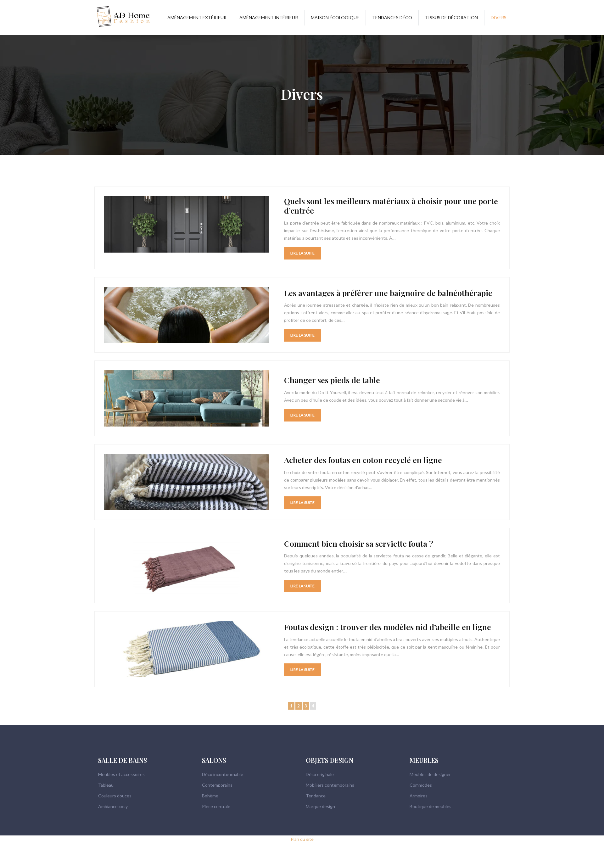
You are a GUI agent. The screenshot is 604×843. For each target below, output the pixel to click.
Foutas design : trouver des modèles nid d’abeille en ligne (387, 627)
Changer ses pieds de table (332, 380)
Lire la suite (302, 253)
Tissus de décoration (451, 17)
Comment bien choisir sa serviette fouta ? (358, 543)
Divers (498, 17)
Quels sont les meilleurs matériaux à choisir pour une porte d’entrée (391, 205)
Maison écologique (335, 17)
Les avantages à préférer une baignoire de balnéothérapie (388, 293)
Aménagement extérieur (196, 17)
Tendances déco (392, 17)
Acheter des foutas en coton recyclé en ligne (363, 460)
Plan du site (302, 839)
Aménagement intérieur (268, 17)
